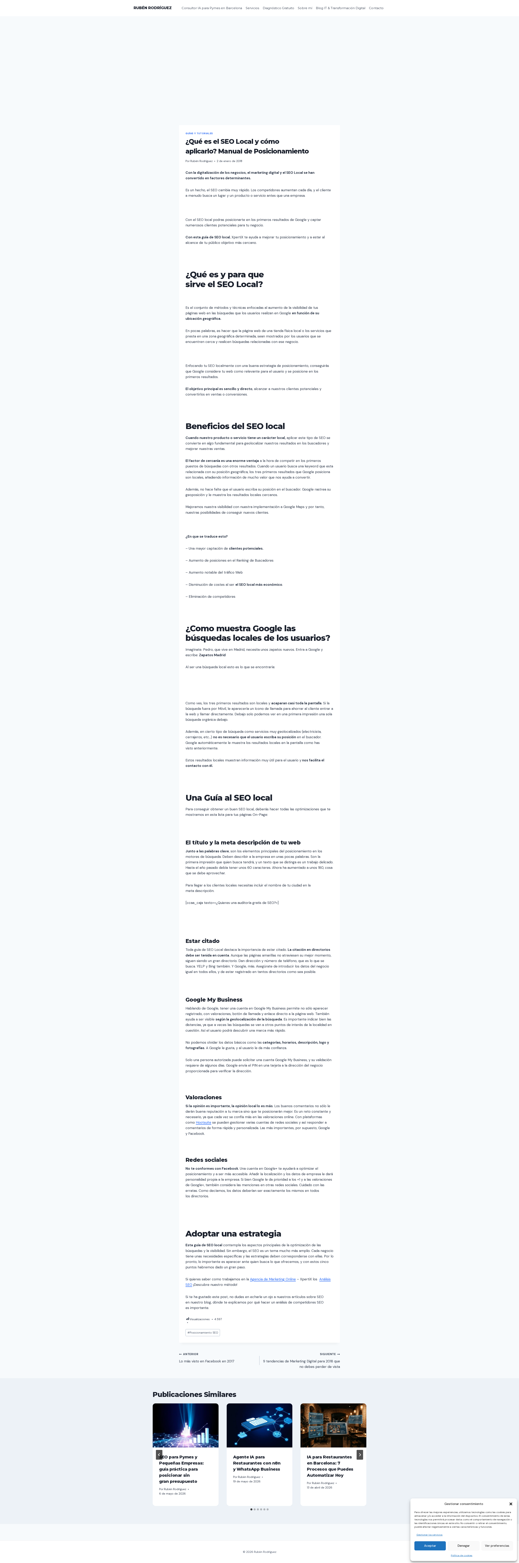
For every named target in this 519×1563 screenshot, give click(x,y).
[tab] (251, 1509)
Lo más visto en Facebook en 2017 (206, 1357)
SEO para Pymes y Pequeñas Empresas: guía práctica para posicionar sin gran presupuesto (181, 1469)
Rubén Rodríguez (201, 161)
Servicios (252, 8)
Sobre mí (305, 8)
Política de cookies (461, 1555)
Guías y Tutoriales (199, 133)
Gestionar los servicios (429, 1534)
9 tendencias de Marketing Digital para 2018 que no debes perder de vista (301, 1360)
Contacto (376, 8)
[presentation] (186, 1425)
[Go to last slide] (159, 1455)
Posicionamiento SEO (202, 1332)
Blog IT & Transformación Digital (340, 8)
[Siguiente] (360, 1455)
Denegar (464, 1546)
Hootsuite (203, 1122)
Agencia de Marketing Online (273, 1279)
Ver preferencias (497, 1546)
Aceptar (430, 1546)
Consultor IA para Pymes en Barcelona (212, 8)
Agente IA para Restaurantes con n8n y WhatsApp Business (257, 1463)
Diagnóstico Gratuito (278, 8)
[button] (511, 1504)
